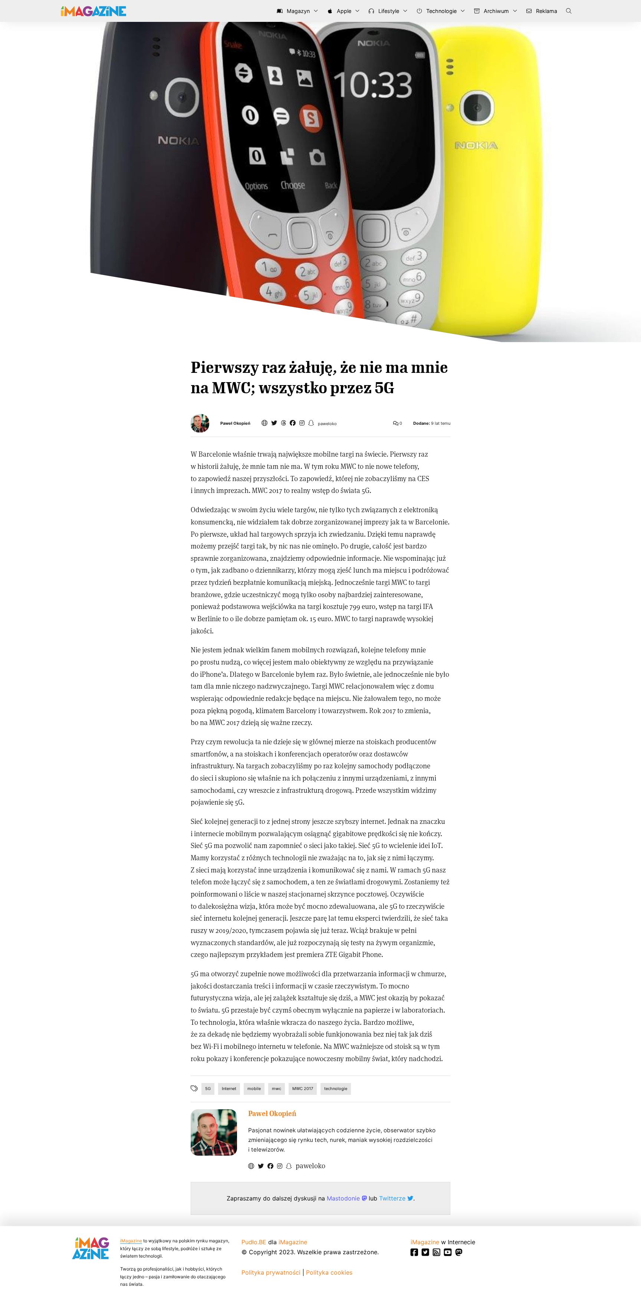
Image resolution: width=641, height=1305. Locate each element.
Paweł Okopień (235, 423)
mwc (276, 1088)
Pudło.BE (253, 1242)
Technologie (441, 11)
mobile (254, 1088)
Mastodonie (344, 1198)
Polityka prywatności (270, 1272)
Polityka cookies (329, 1272)
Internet (229, 1088)
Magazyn (297, 11)
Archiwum (495, 11)
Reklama (546, 11)
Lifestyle (388, 11)
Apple (343, 11)
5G (208, 1088)
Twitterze (393, 1198)
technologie (335, 1088)
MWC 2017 (302, 1088)
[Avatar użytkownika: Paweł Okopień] (214, 1132)
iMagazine (131, 1240)
